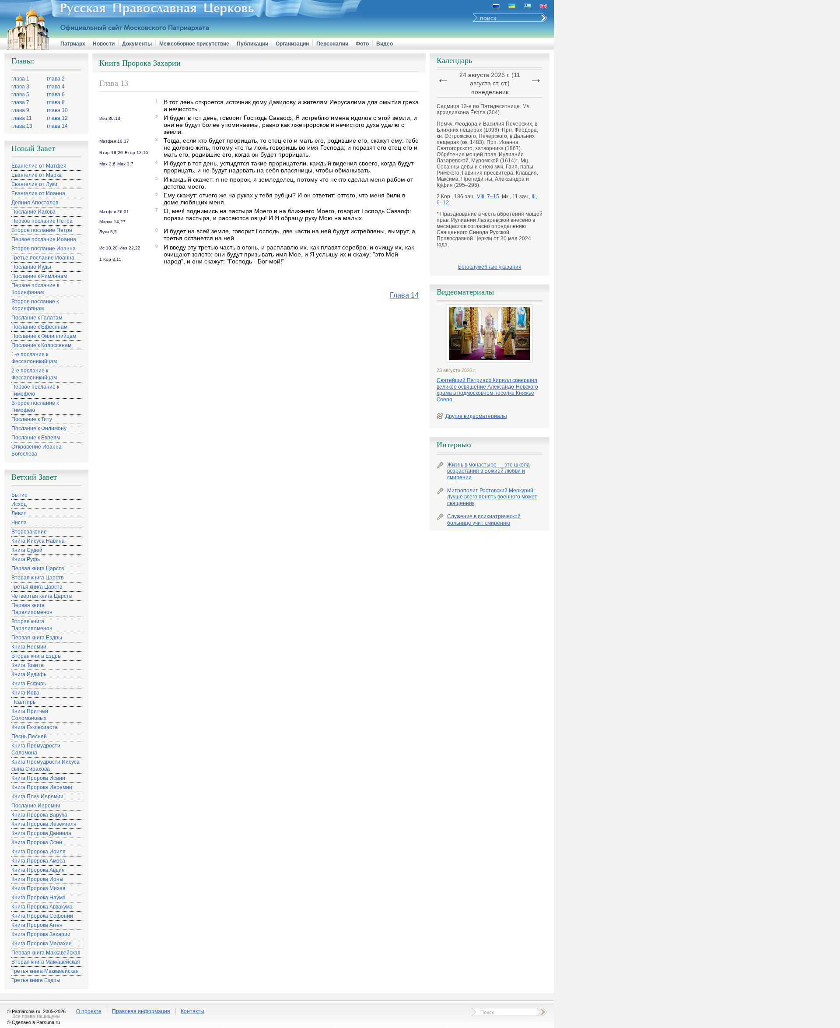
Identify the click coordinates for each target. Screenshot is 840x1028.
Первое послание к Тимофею (35, 390)
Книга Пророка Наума (38, 898)
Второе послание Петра (41, 230)
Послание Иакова (33, 212)
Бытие (19, 495)
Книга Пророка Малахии (41, 943)
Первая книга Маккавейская (45, 953)
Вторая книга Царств (37, 578)
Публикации (252, 44)
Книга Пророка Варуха (39, 815)
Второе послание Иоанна (43, 249)
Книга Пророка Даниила (41, 833)
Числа (19, 522)
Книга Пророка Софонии (42, 916)
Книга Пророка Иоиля (38, 852)
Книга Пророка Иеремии (41, 787)
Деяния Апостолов (34, 203)
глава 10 (57, 110)
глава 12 (57, 118)
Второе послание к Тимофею (35, 406)
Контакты (192, 1011)
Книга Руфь (25, 559)
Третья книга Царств (36, 587)
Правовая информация (141, 1011)
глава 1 (20, 79)
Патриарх (72, 44)
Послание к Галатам (36, 318)
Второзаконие (29, 532)
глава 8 (56, 102)
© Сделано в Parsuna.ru (33, 1022)
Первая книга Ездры (36, 638)
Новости (104, 44)
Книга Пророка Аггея (37, 925)
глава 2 (56, 79)
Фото (362, 44)
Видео (384, 44)
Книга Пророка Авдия (38, 870)
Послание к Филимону (38, 428)
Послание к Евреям (35, 438)
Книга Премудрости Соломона (35, 749)
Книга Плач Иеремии (37, 796)
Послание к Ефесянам (39, 327)
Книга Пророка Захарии (40, 934)
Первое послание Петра (42, 221)
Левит (18, 513)
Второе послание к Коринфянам (35, 305)
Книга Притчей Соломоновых (29, 714)
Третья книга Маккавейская (45, 971)
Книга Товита (27, 665)
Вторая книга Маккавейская (45, 962)
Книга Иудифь (28, 674)
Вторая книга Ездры (36, 656)
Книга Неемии (28, 647)
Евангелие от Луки (34, 184)
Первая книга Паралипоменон (31, 608)
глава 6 (56, 94)
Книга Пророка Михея (38, 888)
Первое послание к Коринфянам (35, 288)
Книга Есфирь (28, 684)
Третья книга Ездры (35, 980)
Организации (292, 44)
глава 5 (20, 94)
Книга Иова (25, 693)
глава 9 (20, 110)
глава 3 (20, 87)
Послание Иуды (31, 267)
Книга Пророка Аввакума (42, 907)
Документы (137, 44)
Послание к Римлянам (39, 276)
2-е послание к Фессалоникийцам (34, 374)
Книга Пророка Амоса (38, 861)
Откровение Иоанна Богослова (36, 450)
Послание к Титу (31, 419)
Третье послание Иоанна (42, 258)
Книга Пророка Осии (36, 842)
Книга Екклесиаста (34, 727)
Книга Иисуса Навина (38, 541)
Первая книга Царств (37, 568)
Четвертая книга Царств (41, 596)
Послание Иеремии (35, 806)
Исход (19, 504)
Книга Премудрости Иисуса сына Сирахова (45, 765)
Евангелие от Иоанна (38, 193)
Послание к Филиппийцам (43, 336)
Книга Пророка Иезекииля (44, 824)
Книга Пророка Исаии (38, 778)
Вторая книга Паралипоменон (31, 625)
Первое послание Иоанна (43, 239)
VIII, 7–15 (488, 196)
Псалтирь (23, 702)
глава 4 (56, 87)
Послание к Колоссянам (41, 345)
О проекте (89, 1011)
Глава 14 (404, 295)
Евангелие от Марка (36, 175)
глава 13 (21, 126)
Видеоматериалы (465, 292)
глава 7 (20, 102)
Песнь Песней (29, 736)
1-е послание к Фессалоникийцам (34, 358)
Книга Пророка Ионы (37, 879)
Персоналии (332, 44)
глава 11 (21, 118)
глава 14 (57, 126)
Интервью (454, 444)
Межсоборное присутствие (194, 44)
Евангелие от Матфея (38, 166)
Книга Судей (26, 550)
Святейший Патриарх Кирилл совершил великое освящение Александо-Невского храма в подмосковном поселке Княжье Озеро (487, 389)
